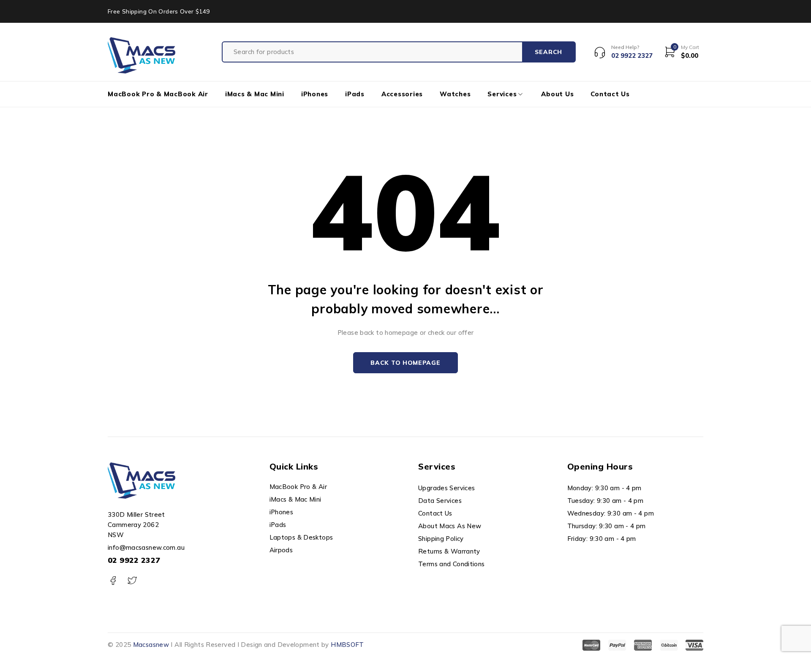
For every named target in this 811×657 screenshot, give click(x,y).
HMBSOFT (347, 645)
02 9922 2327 (134, 560)
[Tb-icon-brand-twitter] (132, 581)
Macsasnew (151, 645)
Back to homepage (405, 363)
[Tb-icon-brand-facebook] (113, 581)
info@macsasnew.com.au (146, 547)
